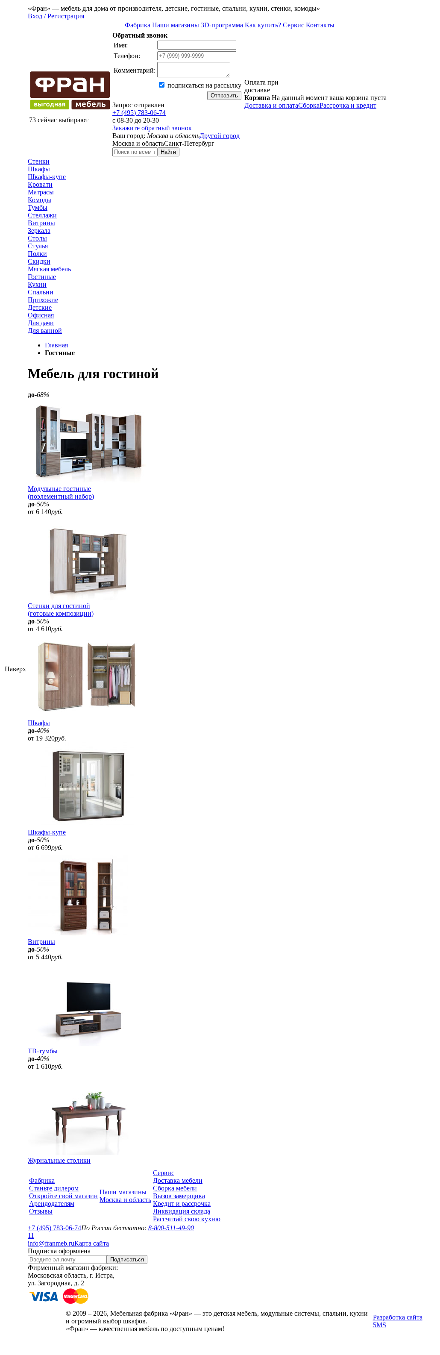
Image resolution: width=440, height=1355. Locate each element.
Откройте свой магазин (63, 1195)
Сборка (309, 105)
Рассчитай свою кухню (186, 1219)
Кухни (37, 284)
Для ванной (45, 330)
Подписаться (127, 1259)
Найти (168, 152)
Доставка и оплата (271, 105)
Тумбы (37, 207)
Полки (37, 253)
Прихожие (43, 299)
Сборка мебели (175, 1188)
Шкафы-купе (47, 176)
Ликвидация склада (181, 1211)
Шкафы (39, 169)
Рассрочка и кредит (348, 105)
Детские (40, 307)
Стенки (39, 161)
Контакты (320, 25)
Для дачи (41, 322)
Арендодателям (51, 1203)
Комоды (39, 199)
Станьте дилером (54, 1188)
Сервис (293, 25)
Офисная (41, 315)
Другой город (219, 135)
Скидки (39, 261)
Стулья (38, 246)
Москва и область (125, 1199)
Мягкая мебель (49, 269)
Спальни (40, 292)
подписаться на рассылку (203, 85)
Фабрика (137, 25)
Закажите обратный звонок (152, 128)
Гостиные (42, 276)
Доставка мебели (177, 1180)
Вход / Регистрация (56, 16)
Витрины (41, 222)
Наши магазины (175, 25)
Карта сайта (91, 1243)
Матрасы (41, 192)
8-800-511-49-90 (171, 1228)
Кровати (40, 184)
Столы (37, 238)
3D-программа (222, 25)
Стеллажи (42, 215)
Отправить (224, 95)
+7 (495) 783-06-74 (139, 112)
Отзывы (41, 1211)
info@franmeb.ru (51, 1243)
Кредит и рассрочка (182, 1203)
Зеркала (39, 230)
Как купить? (263, 25)
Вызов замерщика (179, 1195)
